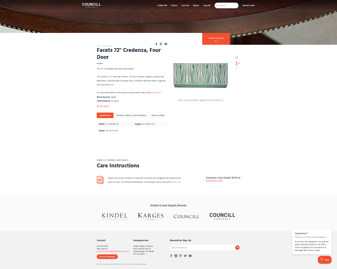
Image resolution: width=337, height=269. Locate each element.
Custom (185, 5)
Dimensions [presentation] (105, 115)
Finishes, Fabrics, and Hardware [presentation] (131, 115)
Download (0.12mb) (214, 180)
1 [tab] (238, 63)
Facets (174, 5)
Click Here (156, 92)
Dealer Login (248, 5)
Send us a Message (107, 257)
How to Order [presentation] (158, 115)
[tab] (105, 115)
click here (176, 182)
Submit (237, 247)
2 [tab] (238, 69)
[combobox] (227, 5)
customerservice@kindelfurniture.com (113, 251)
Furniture (162, 5)
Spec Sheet (104, 106)
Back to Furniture (216, 38)
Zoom (236, 57)
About (196, 5)
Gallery (207, 5)
